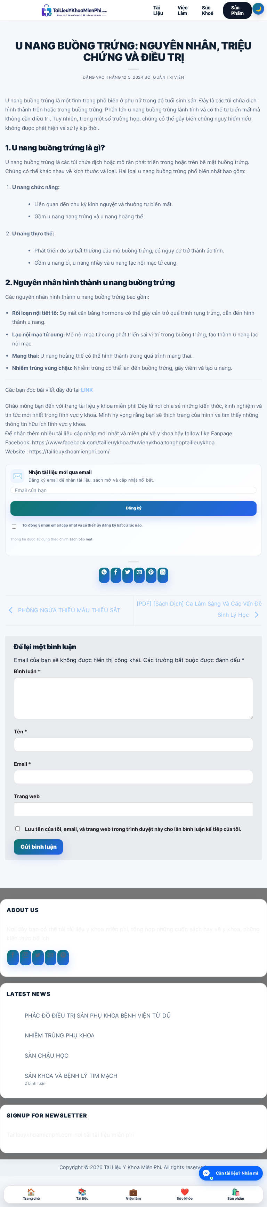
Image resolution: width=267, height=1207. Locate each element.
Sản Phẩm (237, 10)
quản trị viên (168, 77)
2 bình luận (41, 1083)
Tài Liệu (158, 10)
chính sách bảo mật (75, 539)
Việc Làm (182, 10)
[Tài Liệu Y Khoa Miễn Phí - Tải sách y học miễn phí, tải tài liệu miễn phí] (74, 10)
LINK (87, 390)
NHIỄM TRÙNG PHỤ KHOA (60, 1035)
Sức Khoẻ (207, 10)
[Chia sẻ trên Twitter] (127, 575)
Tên (20, 731)
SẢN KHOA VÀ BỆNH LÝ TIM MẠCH (71, 1076)
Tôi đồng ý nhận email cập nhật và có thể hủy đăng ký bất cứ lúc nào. (82, 525)
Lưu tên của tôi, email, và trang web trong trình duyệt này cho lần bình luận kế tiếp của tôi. (133, 829)
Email (22, 764)
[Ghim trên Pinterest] (151, 575)
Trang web (27, 796)
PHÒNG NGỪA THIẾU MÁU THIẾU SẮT (68, 610)
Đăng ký (133, 508)
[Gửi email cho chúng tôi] (50, 957)
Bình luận (27, 671)
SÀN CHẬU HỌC (46, 1055)
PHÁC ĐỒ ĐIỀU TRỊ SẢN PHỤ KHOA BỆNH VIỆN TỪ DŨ (98, 1015)
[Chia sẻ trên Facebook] (116, 575)
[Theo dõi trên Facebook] (13, 957)
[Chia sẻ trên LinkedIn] (162, 575)
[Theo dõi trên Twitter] (38, 957)
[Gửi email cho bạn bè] (139, 575)
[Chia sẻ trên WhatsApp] (104, 575)
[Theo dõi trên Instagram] (25, 957)
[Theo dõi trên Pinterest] (63, 957)
